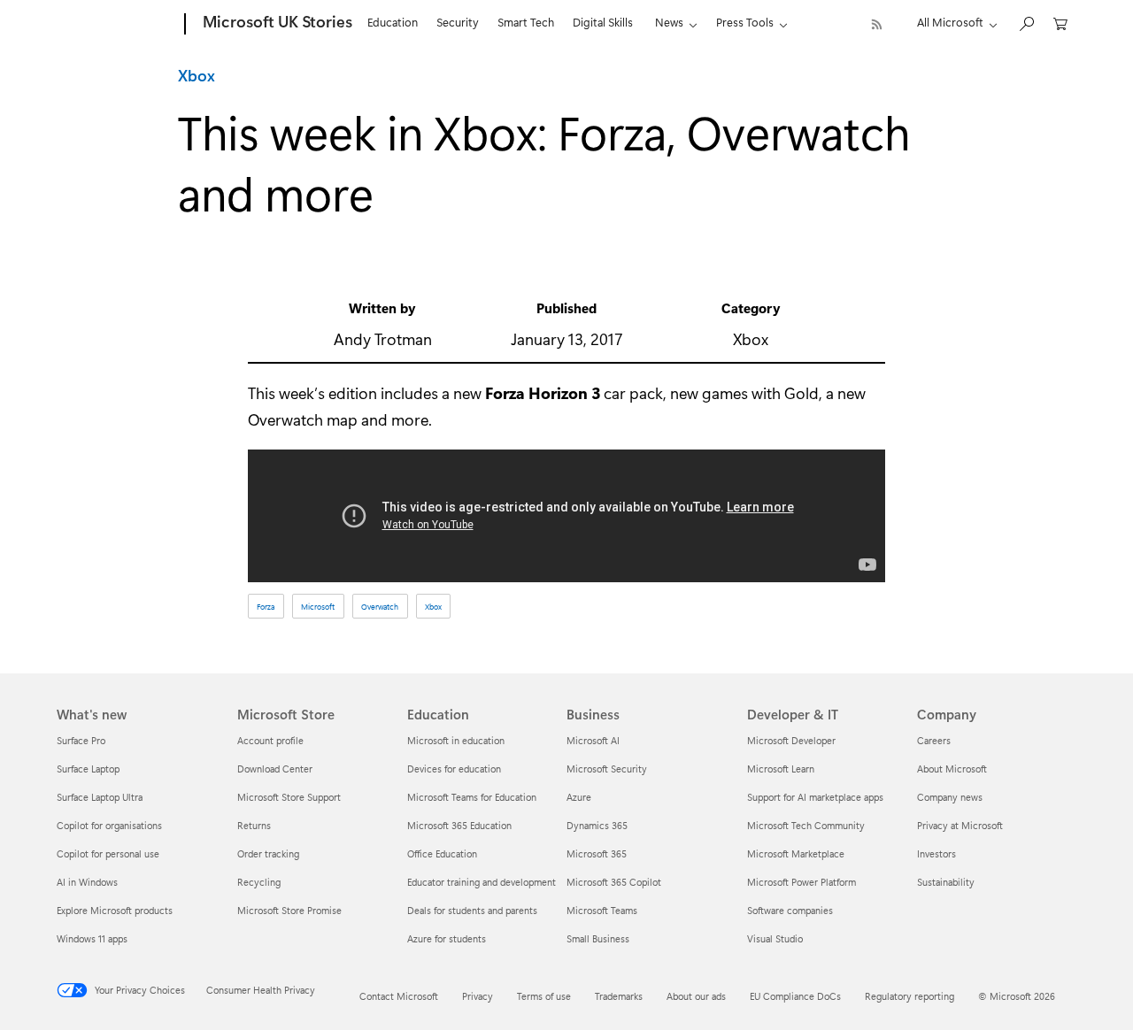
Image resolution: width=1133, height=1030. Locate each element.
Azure (578, 796)
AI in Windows (87, 881)
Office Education (442, 853)
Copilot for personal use (108, 853)
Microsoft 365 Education (459, 825)
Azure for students (446, 938)
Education (392, 21)
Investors (936, 853)
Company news (950, 796)
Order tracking (268, 853)
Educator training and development (481, 881)
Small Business (597, 938)
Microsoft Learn (780, 768)
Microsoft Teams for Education (471, 796)
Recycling (259, 881)
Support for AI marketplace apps (815, 796)
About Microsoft (952, 768)
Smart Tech (525, 21)
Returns (254, 825)
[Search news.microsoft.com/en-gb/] (1026, 22)
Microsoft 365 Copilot (613, 881)
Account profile (270, 740)
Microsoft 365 (596, 853)
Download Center (274, 768)
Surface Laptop (88, 768)
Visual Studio (775, 938)
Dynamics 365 (597, 825)
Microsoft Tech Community (806, 825)
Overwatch (379, 606)
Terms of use (544, 996)
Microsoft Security (606, 768)
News (669, 21)
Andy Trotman (383, 339)
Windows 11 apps (92, 938)
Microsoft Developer (791, 740)
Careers (934, 740)
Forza (265, 606)
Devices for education (454, 768)
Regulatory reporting (909, 996)
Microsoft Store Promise (289, 910)
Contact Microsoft (398, 996)
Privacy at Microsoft (960, 825)
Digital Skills (603, 21)
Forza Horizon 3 (542, 393)
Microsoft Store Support (289, 796)
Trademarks (619, 996)
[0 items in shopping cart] (1060, 22)
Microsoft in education (456, 740)
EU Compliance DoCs (795, 996)
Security (457, 21)
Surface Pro (81, 740)
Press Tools (745, 21)
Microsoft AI (593, 740)
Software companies (790, 910)
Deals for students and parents (472, 910)
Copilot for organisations (109, 825)
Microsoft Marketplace (795, 853)
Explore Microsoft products (115, 910)
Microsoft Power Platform (801, 881)
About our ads (696, 996)
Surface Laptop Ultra (100, 796)
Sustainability (946, 881)
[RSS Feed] (876, 24)
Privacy (477, 996)
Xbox (196, 75)
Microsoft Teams (601, 910)
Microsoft (318, 606)
